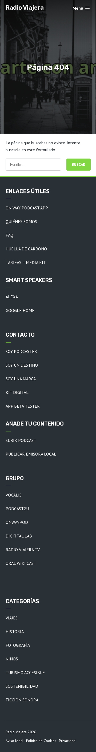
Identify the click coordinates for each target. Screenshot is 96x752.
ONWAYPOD (17, 522)
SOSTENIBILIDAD (22, 686)
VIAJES (12, 618)
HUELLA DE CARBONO (26, 248)
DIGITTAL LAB (19, 536)
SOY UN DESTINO (22, 365)
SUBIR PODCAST (21, 440)
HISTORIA (15, 631)
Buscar (78, 164)
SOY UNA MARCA (21, 378)
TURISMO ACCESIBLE (25, 672)
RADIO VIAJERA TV (23, 549)
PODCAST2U (17, 508)
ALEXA (12, 296)
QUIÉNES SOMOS (21, 221)
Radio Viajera (25, 7)
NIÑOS (12, 658)
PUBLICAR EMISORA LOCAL (31, 454)
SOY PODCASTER (21, 351)
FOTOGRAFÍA (18, 645)
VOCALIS (14, 495)
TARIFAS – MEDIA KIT (26, 262)
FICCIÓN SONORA (22, 699)
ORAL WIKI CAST (21, 563)
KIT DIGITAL (17, 392)
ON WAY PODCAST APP (27, 207)
